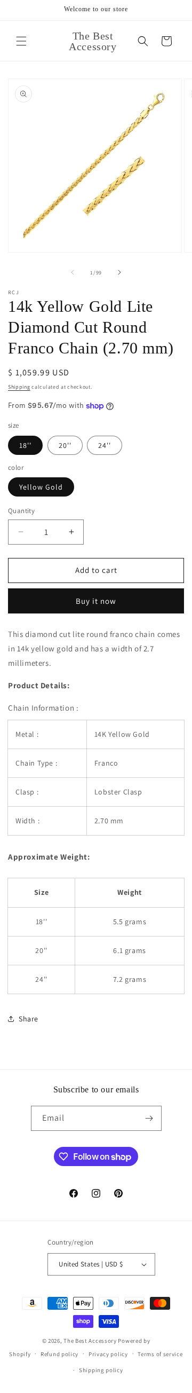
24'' (104, 445)
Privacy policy (108, 1354)
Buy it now (96, 601)
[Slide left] (72, 272)
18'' (25, 445)
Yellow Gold (41, 487)
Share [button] (28, 1019)
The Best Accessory (90, 1340)
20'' (65, 445)
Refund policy (59, 1354)
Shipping (19, 386)
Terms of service (160, 1354)
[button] (21, 41)
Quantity (21, 510)
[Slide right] (119, 272)
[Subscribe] (149, 1118)
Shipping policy (101, 1370)
